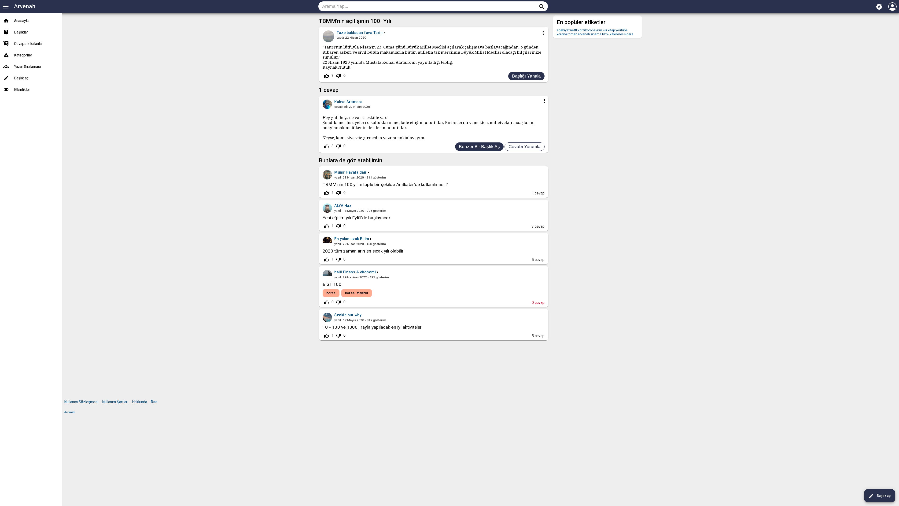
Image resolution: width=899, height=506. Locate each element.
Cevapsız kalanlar (28, 43)
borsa (331, 293)
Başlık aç (879, 496)
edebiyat (563, 30)
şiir (605, 30)
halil (338, 272)
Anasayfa (21, 21)
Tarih (378, 32)
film (605, 34)
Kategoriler (23, 55)
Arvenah (24, 6)
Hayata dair (356, 172)
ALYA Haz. (343, 205)
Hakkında (139, 402)
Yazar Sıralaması (27, 66)
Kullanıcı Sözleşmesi (81, 402)
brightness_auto (879, 6)
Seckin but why (347, 315)
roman (572, 34)
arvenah (584, 34)
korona (562, 34)
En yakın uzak (346, 239)
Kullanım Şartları (115, 402)
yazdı (340, 37)
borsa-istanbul (356, 293)
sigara (628, 34)
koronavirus (594, 30)
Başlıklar (21, 32)
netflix (574, 30)
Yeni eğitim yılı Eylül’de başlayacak (357, 217)
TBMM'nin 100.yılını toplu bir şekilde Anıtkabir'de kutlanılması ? (385, 184)
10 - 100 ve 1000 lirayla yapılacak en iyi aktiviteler (372, 327)
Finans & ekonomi (359, 272)
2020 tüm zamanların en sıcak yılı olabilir (363, 251)
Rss (154, 402)
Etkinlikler (22, 89)
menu (5, 6)
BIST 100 (332, 284)
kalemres (617, 34)
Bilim (364, 239)
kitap (611, 30)
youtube (621, 30)
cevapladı (341, 106)
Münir (339, 172)
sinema (595, 34)
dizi (582, 30)
